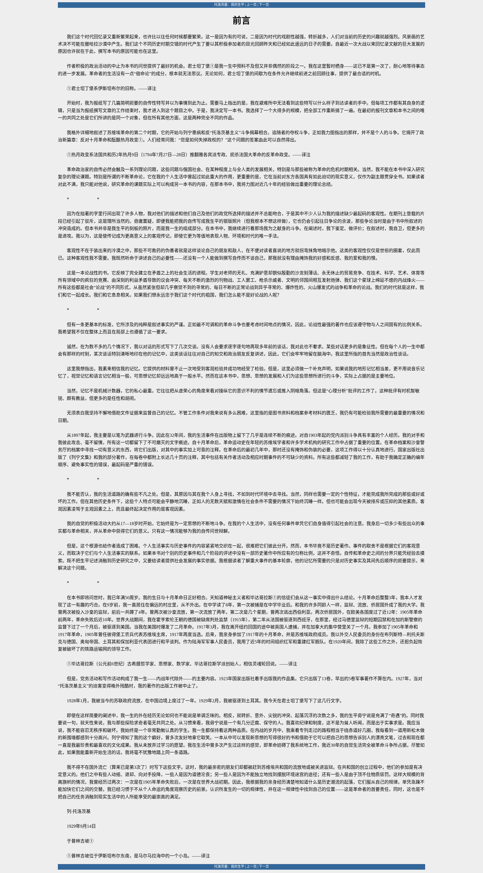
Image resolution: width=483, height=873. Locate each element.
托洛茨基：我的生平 (229, 5)
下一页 (264, 5)
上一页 (252, 5)
